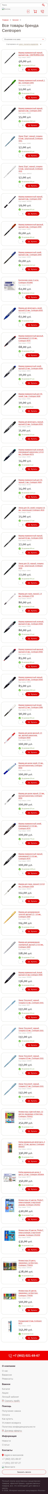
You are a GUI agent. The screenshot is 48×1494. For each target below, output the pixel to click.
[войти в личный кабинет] (27, 11)
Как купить (7, 1419)
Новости (6, 1441)
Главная (5, 20)
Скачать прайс (12, 1401)
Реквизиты (7, 1379)
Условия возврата (11, 1423)
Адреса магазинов (13, 1455)
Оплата (6, 1415)
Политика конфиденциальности (18, 1427)
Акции (5, 1393)
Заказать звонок (24, 1472)
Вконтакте (10, 1467)
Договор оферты (13, 1430)
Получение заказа (11, 1411)
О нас (5, 1371)
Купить (34, 69)
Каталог (16, 20)
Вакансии (7, 1375)
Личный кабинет (10, 1397)
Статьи (5, 1445)
